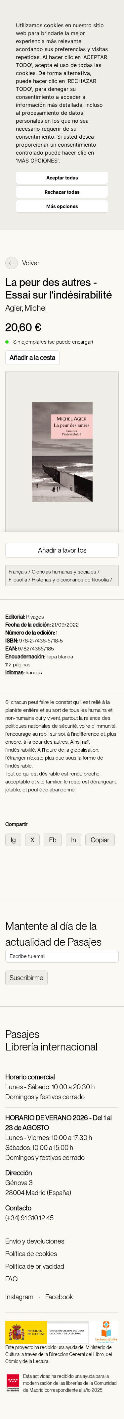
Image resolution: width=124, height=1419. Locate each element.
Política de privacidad (34, 1266)
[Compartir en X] (34, 839)
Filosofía (18, 579)
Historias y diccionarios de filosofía (70, 579)
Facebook (59, 1297)
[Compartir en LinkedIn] (75, 839)
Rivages (35, 617)
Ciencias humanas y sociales (64, 572)
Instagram (19, 1297)
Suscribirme (26, 978)
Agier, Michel (26, 308)
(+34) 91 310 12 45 (29, 1218)
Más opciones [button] (62, 206)
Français (18, 572)
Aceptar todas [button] (62, 177)
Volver (30, 263)
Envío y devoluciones (34, 1241)
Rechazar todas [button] (62, 192)
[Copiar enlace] (101, 839)
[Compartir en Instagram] (15, 839)
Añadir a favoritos (62, 550)
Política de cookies (31, 1254)
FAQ (11, 1279)
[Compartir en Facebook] (55, 839)
